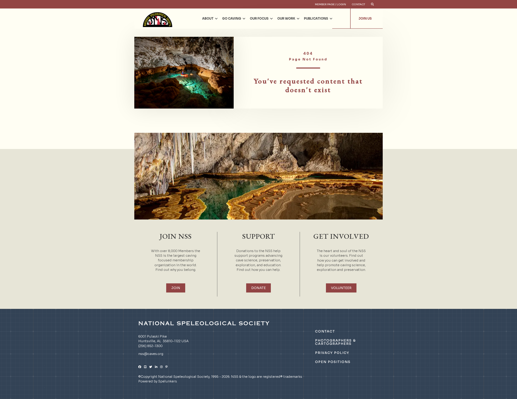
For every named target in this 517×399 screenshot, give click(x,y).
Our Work (286, 18)
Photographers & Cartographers (335, 342)
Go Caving (231, 18)
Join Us (365, 18)
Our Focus (259, 18)
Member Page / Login (330, 4)
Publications (316, 18)
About (207, 18)
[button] (216, 18)
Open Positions (333, 362)
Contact (358, 4)
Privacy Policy (332, 353)
